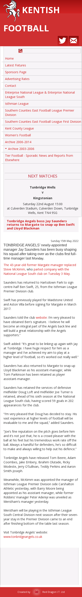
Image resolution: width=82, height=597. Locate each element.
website (41, 317)
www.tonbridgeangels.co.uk (22, 537)
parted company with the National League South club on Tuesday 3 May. (36, 271)
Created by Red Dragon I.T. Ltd (41, 591)
